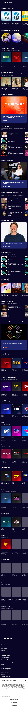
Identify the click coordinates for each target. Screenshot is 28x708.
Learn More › (5, 120)
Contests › (4, 653)
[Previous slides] (22, 9)
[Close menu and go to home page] (9, 2)
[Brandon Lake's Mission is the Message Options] (23, 215)
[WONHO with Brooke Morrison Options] (23, 316)
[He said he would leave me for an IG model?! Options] (23, 261)
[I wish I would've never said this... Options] (23, 274)
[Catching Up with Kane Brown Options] (23, 202)
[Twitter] (2, 638)
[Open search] (26, 2)
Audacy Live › (4, 648)
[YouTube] (8, 638)
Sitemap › (3, 664)
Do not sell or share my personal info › (10, 662)
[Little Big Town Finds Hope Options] (23, 208)
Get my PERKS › (5, 659)
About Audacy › (5, 672)
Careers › (3, 674)
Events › (3, 650)
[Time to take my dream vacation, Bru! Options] (23, 268)
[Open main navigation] (2, 2)
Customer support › (6, 655)
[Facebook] (5, 638)
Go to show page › (6, 186)
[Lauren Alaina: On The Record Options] (23, 309)
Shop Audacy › (5, 657)
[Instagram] (10, 638)
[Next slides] (25, 9)
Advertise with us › (6, 676)
